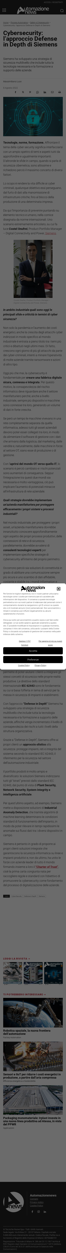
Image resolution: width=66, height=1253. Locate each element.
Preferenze (33, 659)
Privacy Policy (40, 665)
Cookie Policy (24, 665)
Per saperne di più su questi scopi (50, 643)
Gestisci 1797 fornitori (25, 643)
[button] (58, 588)
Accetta (33, 650)
